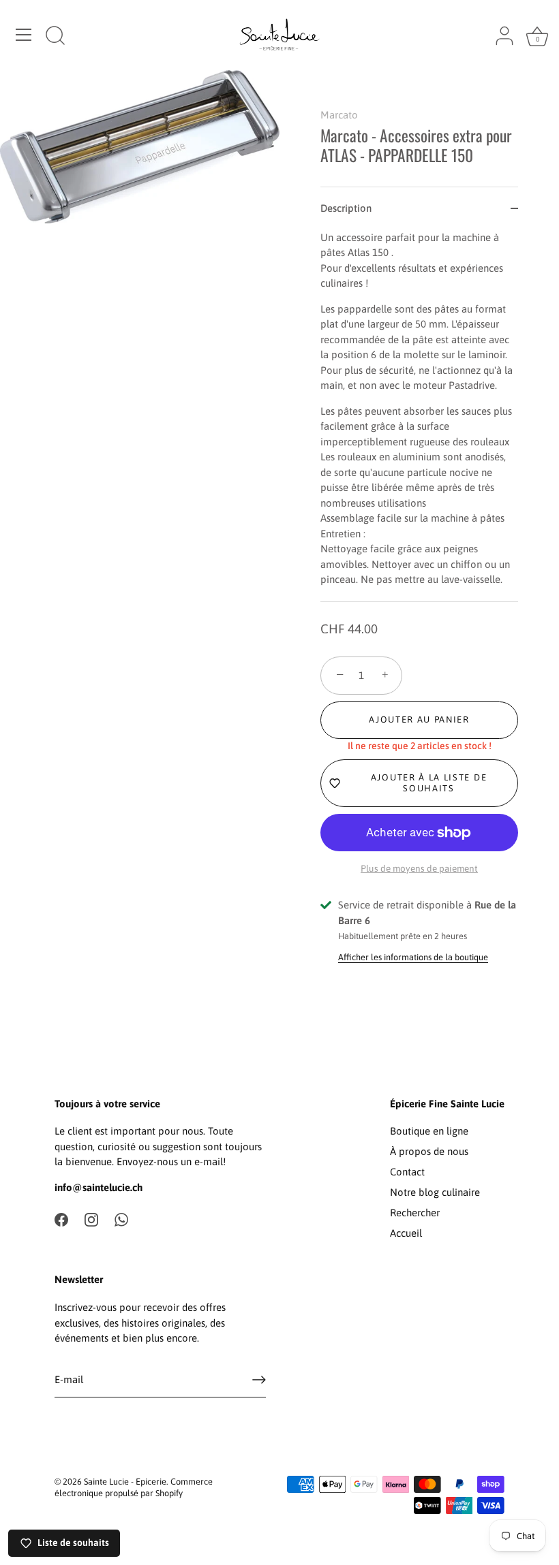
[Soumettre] (259, 1380)
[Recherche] (55, 37)
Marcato (339, 115)
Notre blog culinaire (435, 1192)
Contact (407, 1171)
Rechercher (415, 1212)
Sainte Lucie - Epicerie (125, 1481)
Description (346, 208)
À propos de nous (429, 1151)
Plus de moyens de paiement (419, 868)
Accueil (406, 1233)
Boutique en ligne (429, 1131)
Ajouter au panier (419, 719)
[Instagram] (91, 1218)
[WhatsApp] (121, 1218)
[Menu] (24, 35)
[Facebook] (61, 1218)
